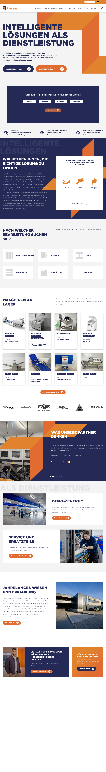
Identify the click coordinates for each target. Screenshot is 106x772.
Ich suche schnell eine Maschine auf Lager (47, 68)
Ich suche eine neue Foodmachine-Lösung (14, 68)
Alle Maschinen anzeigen (50, 392)
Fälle (69, 8)
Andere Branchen (78, 204)
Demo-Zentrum (77, 8)
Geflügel (60, 102)
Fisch (29, 102)
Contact (93, 8)
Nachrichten (62, 8)
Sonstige (76, 102)
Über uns (86, 8)
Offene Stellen (64, 1)
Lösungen (38, 8)
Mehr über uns (9, 622)
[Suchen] (102, 8)
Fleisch (45, 102)
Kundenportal (91, 1)
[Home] (10, 8)
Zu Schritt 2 (51, 110)
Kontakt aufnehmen (39, 671)
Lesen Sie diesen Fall (58, 462)
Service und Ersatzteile (76, 1)
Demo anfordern (84, 668)
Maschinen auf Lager (51, 8)
